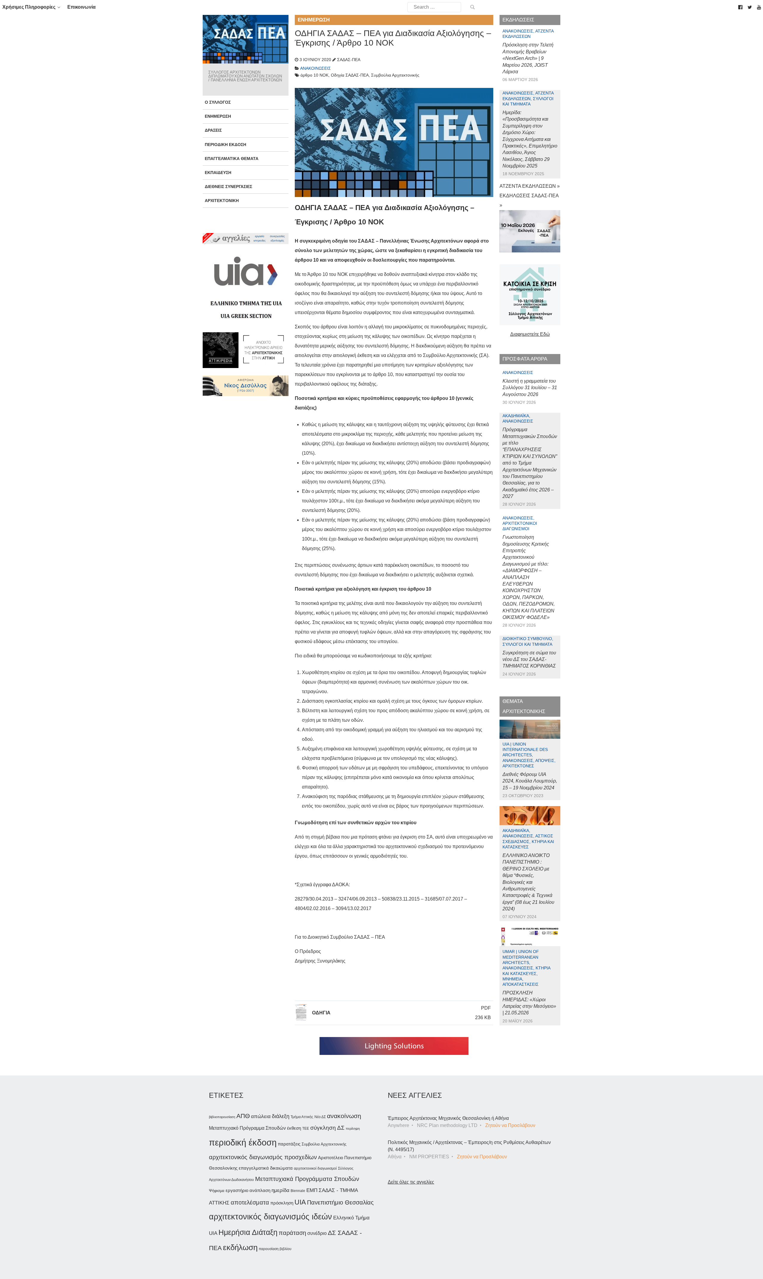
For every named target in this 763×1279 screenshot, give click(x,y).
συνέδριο (317, 1233)
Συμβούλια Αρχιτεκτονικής (324, 1144)
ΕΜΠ (311, 1190)
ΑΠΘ (243, 1115)
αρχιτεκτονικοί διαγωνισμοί (315, 1168)
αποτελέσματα (250, 1202)
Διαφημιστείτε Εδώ (530, 334)
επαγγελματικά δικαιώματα (266, 1168)
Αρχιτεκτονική (222, 200)
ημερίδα (280, 1190)
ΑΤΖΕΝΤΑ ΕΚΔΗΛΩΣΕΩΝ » (530, 186)
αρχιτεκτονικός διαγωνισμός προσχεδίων (263, 1157)
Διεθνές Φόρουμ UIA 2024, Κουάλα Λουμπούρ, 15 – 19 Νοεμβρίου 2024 (530, 781)
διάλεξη (280, 1116)
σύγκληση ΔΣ (327, 1128)
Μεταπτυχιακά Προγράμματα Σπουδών (307, 1178)
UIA (300, 1202)
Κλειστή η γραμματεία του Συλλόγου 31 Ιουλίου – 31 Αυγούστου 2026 (530, 387)
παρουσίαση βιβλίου (275, 1249)
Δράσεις (213, 130)
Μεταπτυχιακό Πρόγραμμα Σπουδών (247, 1128)
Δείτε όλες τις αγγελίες (411, 1182)
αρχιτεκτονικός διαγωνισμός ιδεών (270, 1216)
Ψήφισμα (216, 1190)
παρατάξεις (289, 1143)
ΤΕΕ (305, 1128)
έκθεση (294, 1128)
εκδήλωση (240, 1247)
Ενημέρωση (218, 116)
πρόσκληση (281, 1203)
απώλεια (261, 1116)
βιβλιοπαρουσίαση (222, 1117)
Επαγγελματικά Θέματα (231, 158)
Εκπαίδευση (218, 172)
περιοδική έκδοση (243, 1142)
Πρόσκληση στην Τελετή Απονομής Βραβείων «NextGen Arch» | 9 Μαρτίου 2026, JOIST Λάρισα (528, 58)
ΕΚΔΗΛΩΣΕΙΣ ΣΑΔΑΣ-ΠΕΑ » (529, 200)
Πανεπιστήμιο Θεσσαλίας (340, 1202)
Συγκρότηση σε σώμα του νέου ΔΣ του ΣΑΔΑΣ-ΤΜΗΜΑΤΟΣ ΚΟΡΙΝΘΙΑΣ (529, 659)
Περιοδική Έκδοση (225, 144)
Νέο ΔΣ (320, 1117)
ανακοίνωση (344, 1116)
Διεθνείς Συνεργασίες (228, 186)
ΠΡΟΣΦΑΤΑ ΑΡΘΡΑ (525, 359)
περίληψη (353, 1128)
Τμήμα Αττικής (302, 1117)
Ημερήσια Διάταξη (247, 1232)
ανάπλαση (259, 1190)
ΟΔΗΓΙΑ (321, 1012)
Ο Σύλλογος (218, 102)
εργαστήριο (237, 1190)
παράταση (292, 1232)
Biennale (298, 1191)
